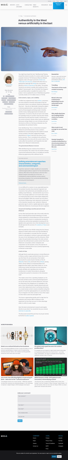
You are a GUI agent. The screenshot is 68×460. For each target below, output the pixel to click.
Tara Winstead (6, 70)
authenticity (5, 102)
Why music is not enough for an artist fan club (59, 129)
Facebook (60, 443)
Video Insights (35, 5)
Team (61, 1)
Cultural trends (9, 111)
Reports (12, 5)
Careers (35, 443)
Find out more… (23, 183)
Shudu (42, 261)
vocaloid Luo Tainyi (41, 225)
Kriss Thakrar (54, 133)
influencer (4, 100)
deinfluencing (11, 102)
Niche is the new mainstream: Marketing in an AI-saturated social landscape (58, 101)
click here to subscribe (25, 311)
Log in (65, 1)
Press (54, 1)
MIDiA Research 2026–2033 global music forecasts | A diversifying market (48, 378)
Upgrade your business (58, 4)
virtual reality (4, 98)
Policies (47, 438)
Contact (49, 1)
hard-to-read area (29, 85)
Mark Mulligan (54, 91)
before (40, 100)
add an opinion (30, 315)
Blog (50, 5)
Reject (59, 456)
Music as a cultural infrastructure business (15, 346)
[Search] (66, 6)
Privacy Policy (49, 440)
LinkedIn (60, 438)
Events (34, 438)
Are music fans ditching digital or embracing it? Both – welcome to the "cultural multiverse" (16, 378)
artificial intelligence (10, 96)
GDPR (47, 446)
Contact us (35, 446)
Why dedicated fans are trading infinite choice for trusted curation (58, 116)
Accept (54, 456)
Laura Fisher (54, 121)
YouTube (60, 440)
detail (34, 83)
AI (3, 96)
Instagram (60, 446)
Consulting (28, 5)
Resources (44, 5)
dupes (29, 135)
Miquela (21, 261)
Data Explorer (19, 5)
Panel (58, 1)
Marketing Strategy (8, 113)
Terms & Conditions (50, 443)
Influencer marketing (11, 100)
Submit (20, 420)
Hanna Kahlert (55, 107)
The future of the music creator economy (59, 88)
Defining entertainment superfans (32, 163)
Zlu (29, 261)
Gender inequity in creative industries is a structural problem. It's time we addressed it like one (59, 143)
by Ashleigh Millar (8, 84)
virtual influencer (12, 98)
